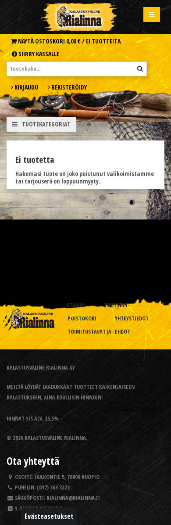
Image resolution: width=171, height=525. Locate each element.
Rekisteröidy (68, 87)
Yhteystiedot (132, 318)
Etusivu (76, 305)
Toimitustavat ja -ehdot (99, 331)
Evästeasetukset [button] (49, 516)
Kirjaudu (25, 87)
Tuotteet (116, 305)
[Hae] (140, 68)
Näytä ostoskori (69, 41)
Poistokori (82, 318)
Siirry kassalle (38, 54)
